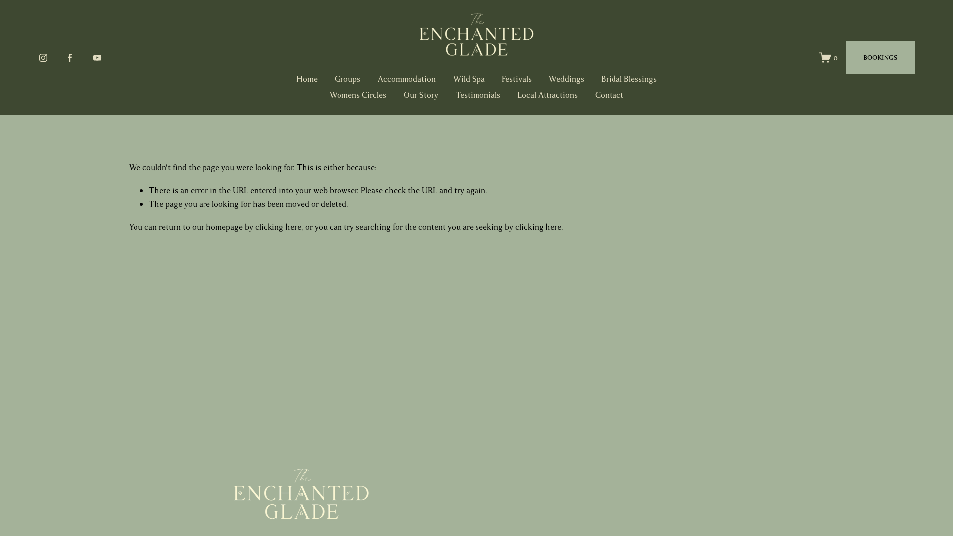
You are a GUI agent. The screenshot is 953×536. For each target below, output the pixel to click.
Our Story (421, 95)
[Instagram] (43, 58)
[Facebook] (70, 58)
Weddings (566, 79)
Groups (347, 79)
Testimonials (478, 95)
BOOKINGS (880, 57)
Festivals (517, 79)
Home (307, 79)
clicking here (278, 227)
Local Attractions (547, 95)
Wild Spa (469, 79)
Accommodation (407, 79)
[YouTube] (97, 58)
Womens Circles (358, 95)
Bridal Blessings (629, 79)
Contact (609, 95)
